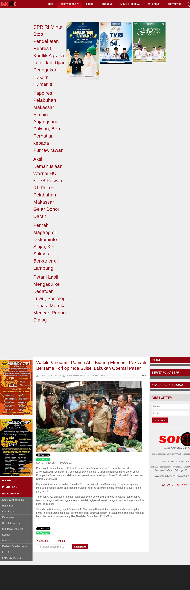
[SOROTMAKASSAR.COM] (15, 3)
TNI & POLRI (154, 4)
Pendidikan (8, 505)
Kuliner (6, 534)
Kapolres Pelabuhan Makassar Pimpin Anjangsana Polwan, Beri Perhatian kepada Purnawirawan (48, 121)
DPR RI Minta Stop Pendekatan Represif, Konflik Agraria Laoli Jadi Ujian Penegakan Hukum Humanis (49, 55)
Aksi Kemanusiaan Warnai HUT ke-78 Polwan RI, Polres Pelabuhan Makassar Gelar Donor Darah (47, 187)
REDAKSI (167, 485)
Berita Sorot (69, 4)
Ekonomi (107, 4)
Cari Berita (80, 546)
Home (50, 4)
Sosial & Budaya (11, 523)
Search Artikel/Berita (13, 500)
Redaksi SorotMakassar (14, 546)
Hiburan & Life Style (12, 529)
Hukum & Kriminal (129, 4)
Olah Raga (8, 511)
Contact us (174, 4)
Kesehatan (8, 517)
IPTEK (5, 552)
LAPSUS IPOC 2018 (13, 558)
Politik (90, 4)
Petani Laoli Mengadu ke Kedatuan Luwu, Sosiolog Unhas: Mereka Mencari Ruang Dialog (49, 298)
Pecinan (6, 540)
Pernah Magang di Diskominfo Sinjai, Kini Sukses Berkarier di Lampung (45, 247)
